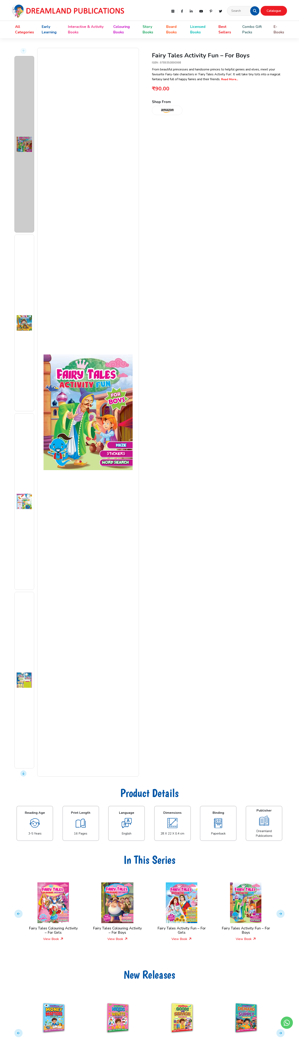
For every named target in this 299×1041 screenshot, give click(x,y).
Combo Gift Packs (252, 29)
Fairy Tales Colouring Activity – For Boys (117, 930)
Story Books (148, 29)
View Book (51, 939)
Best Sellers (224, 29)
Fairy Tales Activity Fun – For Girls (181, 930)
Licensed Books (197, 29)
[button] (255, 11)
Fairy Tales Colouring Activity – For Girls (53, 930)
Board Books (171, 29)
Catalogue (274, 11)
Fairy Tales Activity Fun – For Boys (246, 930)
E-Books (279, 29)
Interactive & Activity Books (86, 29)
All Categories (24, 29)
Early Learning (49, 29)
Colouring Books (121, 29)
